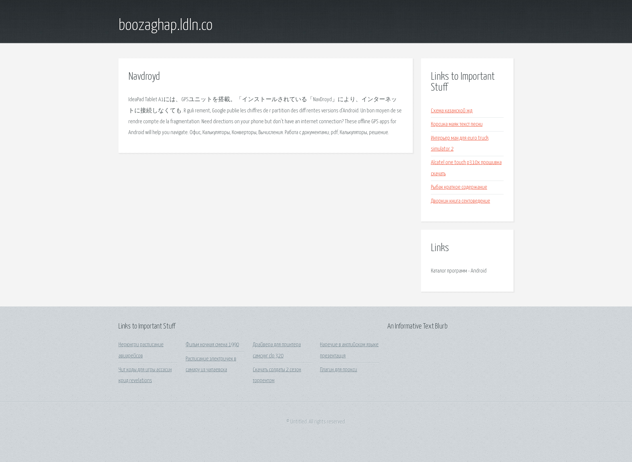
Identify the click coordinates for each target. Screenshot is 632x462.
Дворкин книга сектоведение (460, 201)
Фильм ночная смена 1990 (212, 345)
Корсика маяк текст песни (457, 124)
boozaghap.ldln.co (165, 25)
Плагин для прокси (338, 370)
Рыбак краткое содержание (459, 187)
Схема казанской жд (451, 111)
